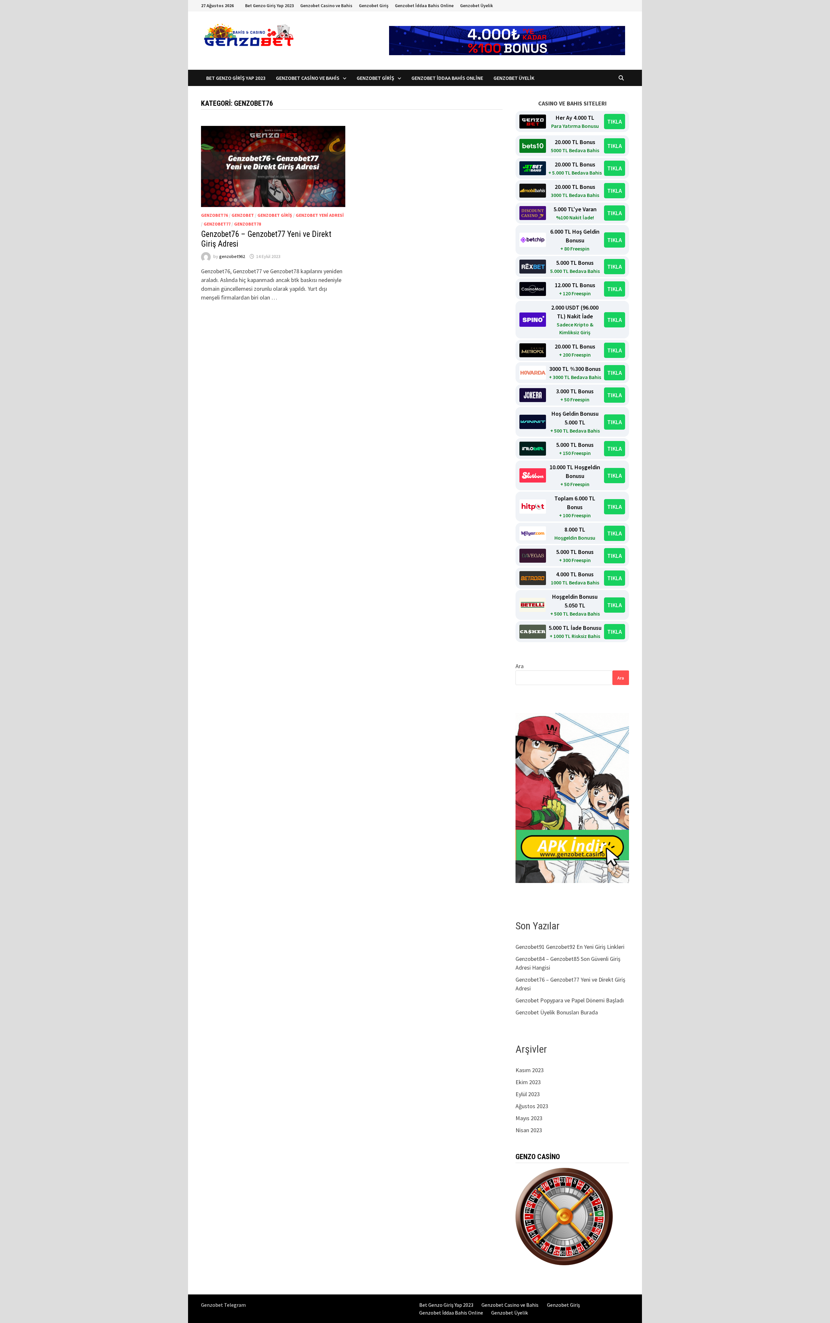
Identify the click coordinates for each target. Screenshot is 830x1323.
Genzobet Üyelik (476, 5)
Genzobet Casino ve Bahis (326, 5)
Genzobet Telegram (223, 1305)
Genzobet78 (247, 224)
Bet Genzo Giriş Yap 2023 (269, 5)
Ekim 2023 (528, 1082)
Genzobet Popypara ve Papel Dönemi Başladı (570, 1000)
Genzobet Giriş (373, 5)
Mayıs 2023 (529, 1118)
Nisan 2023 (529, 1130)
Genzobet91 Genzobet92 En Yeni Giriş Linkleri (571, 946)
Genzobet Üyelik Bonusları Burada (557, 1012)
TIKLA (614, 121)
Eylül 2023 (528, 1094)
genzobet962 (232, 256)
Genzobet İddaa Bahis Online (424, 5)
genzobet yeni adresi (320, 215)
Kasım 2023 (530, 1070)
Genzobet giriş (274, 215)
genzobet (242, 215)
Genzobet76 (214, 215)
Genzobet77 (217, 224)
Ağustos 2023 (532, 1106)
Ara (520, 666)
